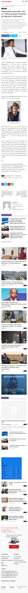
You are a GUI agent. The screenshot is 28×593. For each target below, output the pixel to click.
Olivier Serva (15, 177)
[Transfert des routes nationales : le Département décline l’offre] (14, 337)
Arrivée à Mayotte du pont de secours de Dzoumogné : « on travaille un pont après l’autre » (17, 228)
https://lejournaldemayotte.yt (17, 204)
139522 (25, 264)
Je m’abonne (16, 563)
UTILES (20, 177)
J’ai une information (17, 556)
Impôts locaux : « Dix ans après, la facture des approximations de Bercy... (13, 282)
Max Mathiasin (4, 177)
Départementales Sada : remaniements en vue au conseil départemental (17, 491)
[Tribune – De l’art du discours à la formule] (4, 484)
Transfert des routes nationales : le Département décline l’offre (12, 346)
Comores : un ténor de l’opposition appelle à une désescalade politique (15, 509)
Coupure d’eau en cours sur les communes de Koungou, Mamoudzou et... (17, 433)
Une (5, 8)
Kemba (2, 370)
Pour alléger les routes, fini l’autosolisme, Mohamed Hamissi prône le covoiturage (13, 304)
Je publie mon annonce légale (20, 562)
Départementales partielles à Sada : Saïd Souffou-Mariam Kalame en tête (16, 518)
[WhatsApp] (12, 184)
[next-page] (4, 452)
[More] (19, 35)
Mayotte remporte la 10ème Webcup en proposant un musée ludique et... (13, 262)
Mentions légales (4, 558)
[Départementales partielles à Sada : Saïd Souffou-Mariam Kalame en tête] (4, 518)
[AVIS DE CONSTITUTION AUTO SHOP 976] (14, 410)
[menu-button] (26, 1)
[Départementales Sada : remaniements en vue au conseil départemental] (4, 491)
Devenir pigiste (17, 558)
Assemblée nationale (9, 175)
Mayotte (10, 177)
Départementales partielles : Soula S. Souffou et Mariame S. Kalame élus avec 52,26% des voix (18, 500)
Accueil (2, 5)
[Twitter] (5, 184)
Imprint (2, 563)
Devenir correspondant (18, 560)
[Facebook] (2, 184)
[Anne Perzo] (2, 32)
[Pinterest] (9, 184)
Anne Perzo (6, 32)
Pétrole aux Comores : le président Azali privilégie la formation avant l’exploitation (14, 367)
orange (6, 5)
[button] (23, 1)
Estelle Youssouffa (18, 175)
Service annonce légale (6, 424)
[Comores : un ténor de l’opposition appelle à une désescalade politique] (4, 509)
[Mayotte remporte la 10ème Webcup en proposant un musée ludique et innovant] (14, 253)
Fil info (3, 223)
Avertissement (4, 565)
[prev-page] (2, 452)
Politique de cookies (5, 556)
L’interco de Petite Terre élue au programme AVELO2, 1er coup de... (12, 325)
